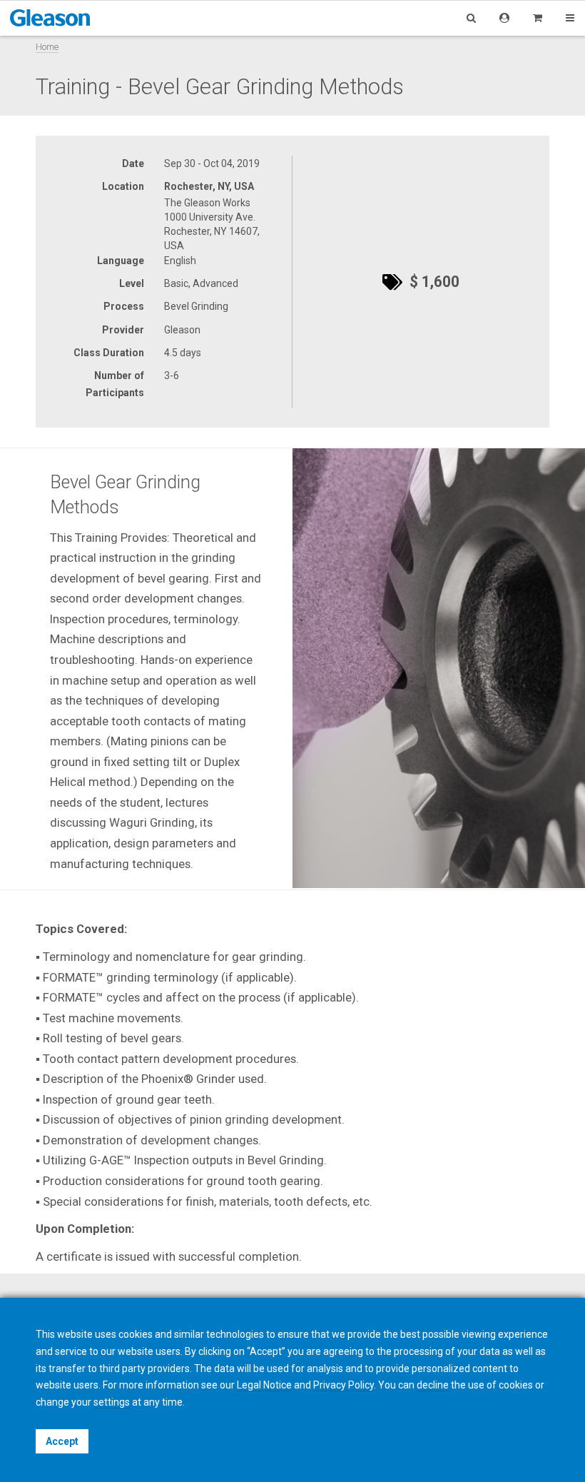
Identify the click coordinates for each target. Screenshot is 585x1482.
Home (47, 46)
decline (433, 1385)
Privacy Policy (343, 1385)
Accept (62, 1441)
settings (111, 1402)
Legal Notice (264, 1385)
